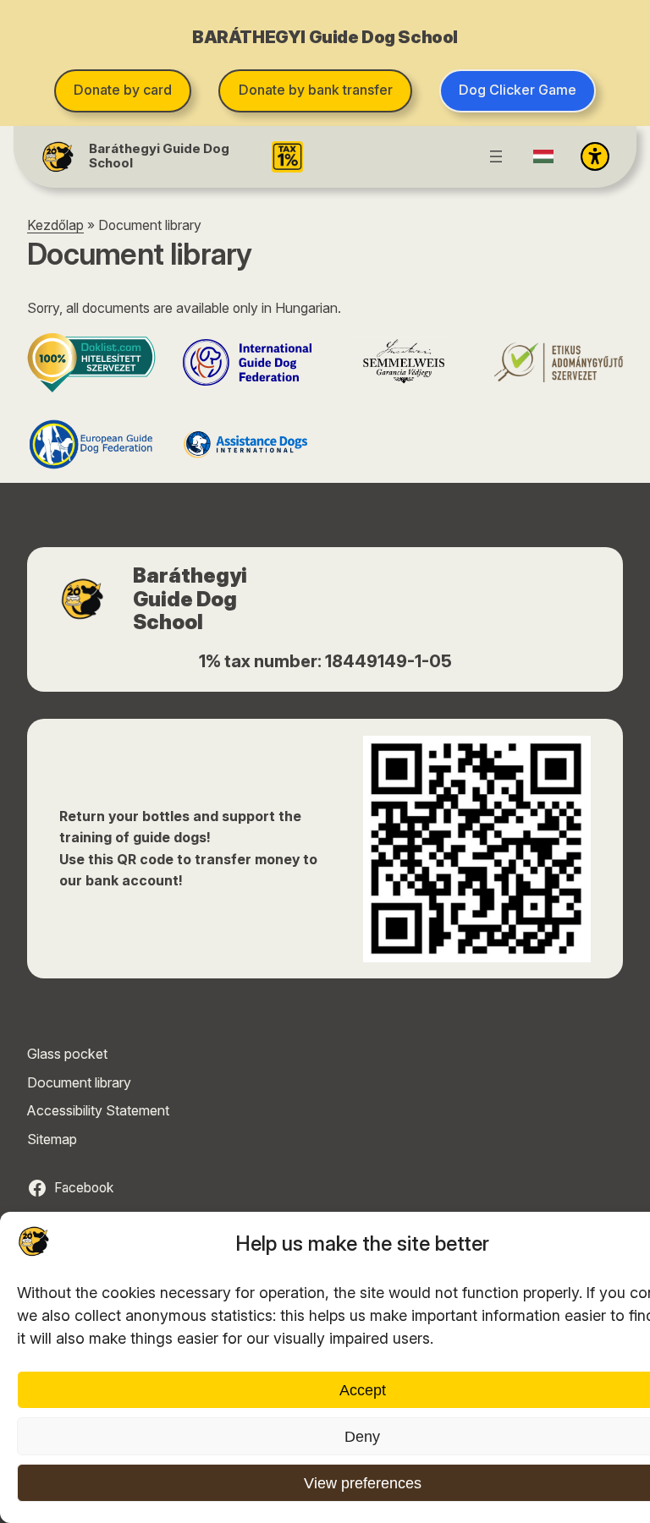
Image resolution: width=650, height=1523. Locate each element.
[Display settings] (595, 156)
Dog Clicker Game (517, 89)
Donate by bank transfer (316, 89)
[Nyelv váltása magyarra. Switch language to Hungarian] (543, 156)
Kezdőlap (55, 225)
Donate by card (123, 89)
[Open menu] (496, 156)
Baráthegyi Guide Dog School (159, 156)
